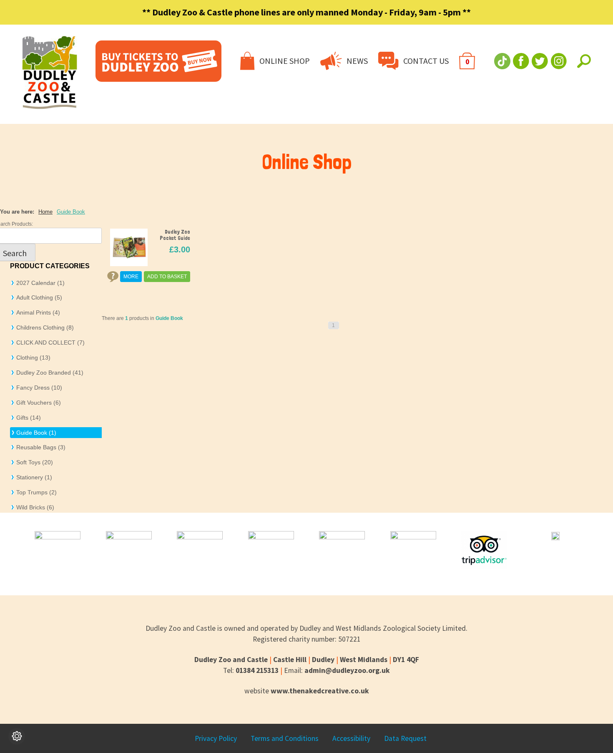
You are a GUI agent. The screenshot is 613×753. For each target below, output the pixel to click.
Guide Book (71, 212)
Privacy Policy (216, 738)
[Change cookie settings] (16, 736)
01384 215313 (257, 670)
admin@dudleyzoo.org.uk (347, 670)
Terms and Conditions (285, 738)
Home (45, 212)
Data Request (405, 738)
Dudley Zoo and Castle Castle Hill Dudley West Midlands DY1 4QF (306, 659)
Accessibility (351, 738)
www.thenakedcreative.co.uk (320, 690)
